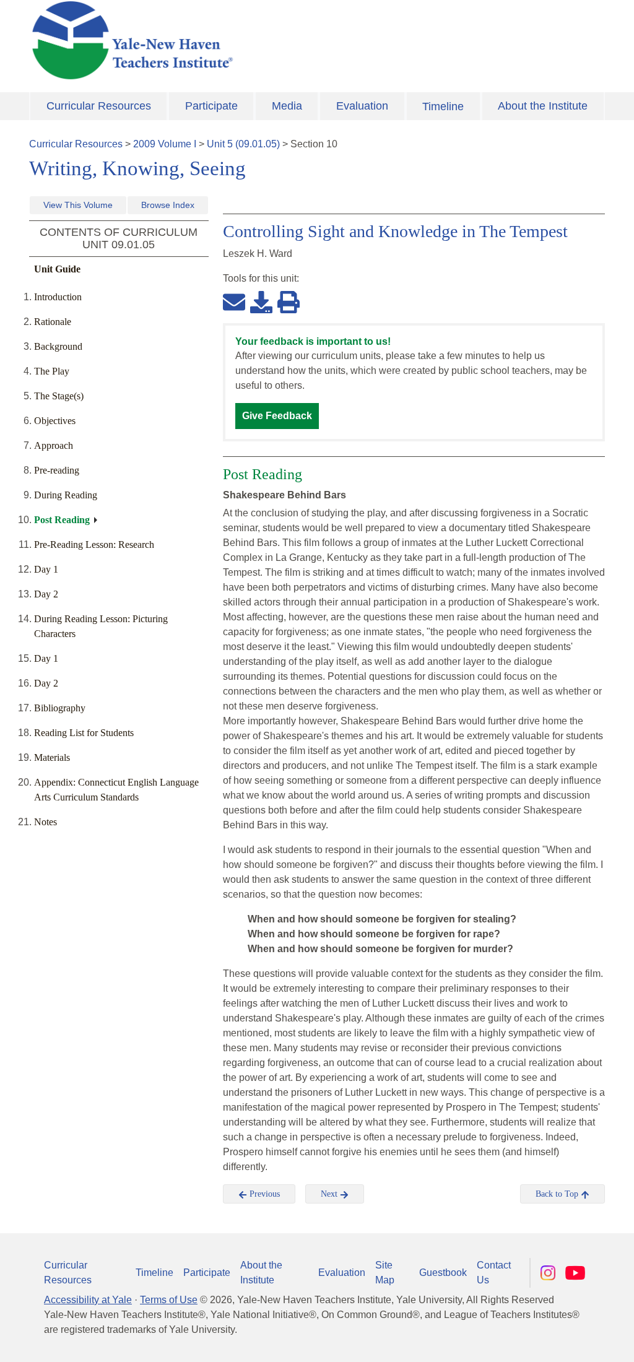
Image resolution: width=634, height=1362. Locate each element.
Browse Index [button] (167, 205)
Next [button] (330, 1194)
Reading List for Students (84, 732)
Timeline (443, 106)
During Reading (65, 495)
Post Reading (62, 519)
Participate (211, 106)
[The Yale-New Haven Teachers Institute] (218, 40)
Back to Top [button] (558, 1194)
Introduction (58, 297)
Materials (52, 757)
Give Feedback (277, 415)
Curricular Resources (98, 106)
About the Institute (543, 106)
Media (287, 106)
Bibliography (59, 708)
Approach (53, 445)
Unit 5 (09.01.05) (243, 144)
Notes (45, 822)
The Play (51, 371)
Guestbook (443, 1272)
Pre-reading (56, 470)
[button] (563, 1340)
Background (58, 346)
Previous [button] (263, 1194)
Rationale (52, 321)
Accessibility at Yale (88, 1300)
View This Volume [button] (78, 205)
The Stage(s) (59, 396)
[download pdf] (261, 301)
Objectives (55, 420)
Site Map (384, 1272)
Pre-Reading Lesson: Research (94, 544)
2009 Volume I (164, 144)
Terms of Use (169, 1300)
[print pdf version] (288, 301)
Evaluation (362, 106)
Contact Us (494, 1272)
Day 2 (46, 594)
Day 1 (46, 569)
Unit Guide (57, 269)
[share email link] (234, 301)
